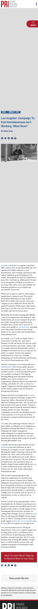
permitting (5, 447)
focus (30, 395)
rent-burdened (23, 327)
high (11, 303)
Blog (4, 112)
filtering (33, 514)
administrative (6, 367)
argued (12, 338)
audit (9, 265)
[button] (28, 4)
